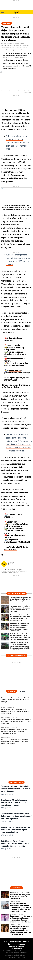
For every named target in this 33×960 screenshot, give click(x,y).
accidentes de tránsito (15, 569)
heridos (15, 572)
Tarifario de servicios (16, 946)
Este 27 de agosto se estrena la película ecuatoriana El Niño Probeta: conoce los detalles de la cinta (15, 843)
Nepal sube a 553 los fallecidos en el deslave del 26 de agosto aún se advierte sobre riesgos (15, 802)
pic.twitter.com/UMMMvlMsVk (17, 542)
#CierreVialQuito (14, 338)
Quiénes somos (16, 949)
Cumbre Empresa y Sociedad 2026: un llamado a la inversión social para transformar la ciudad (15, 830)
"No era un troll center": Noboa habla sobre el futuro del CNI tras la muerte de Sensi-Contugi (15, 788)
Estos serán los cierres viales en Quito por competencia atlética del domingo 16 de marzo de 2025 (17, 66)
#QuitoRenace (15, 370)
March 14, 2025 (10, 380)
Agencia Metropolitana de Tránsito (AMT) (14, 571)
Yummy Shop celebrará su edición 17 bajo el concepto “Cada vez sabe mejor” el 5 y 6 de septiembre (16, 816)
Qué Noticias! (12, 564)
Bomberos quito (7, 572)
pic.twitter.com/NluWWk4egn (17, 372)
